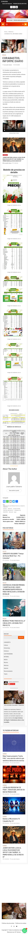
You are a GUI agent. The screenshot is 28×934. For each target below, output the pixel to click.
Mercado (11, 512)
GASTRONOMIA (8, 654)
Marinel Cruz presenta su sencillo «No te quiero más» (8, 518)
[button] (6, 24)
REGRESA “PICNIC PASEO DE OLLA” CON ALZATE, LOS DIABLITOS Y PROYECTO (14, 623)
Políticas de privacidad (8, 923)
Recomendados (8, 671)
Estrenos (5, 154)
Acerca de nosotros (7, 3)
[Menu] (6, 24)
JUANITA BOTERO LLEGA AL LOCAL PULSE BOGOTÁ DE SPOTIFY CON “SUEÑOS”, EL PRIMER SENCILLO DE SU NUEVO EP (13, 852)
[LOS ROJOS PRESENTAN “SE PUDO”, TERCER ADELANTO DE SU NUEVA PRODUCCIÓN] (14, 774)
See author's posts (14, 490)
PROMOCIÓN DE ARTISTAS (20, 3)
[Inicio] (3, 24)
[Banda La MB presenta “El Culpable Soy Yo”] (14, 805)
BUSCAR (21, 637)
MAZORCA (5, 512)
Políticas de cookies (20, 923)
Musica (6, 662)
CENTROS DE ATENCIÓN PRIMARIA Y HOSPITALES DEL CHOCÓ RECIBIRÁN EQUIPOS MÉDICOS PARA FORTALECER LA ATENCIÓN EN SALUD (14, 589)
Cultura (6, 645)
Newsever (9, 932)
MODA (5, 659)
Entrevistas (7, 648)
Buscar (6, 634)
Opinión (6, 668)
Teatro (5, 674)
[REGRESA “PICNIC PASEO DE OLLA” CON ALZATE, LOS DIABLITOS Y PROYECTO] (14, 607)
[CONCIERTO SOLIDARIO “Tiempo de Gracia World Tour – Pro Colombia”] (14, 540)
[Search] (23, 24)
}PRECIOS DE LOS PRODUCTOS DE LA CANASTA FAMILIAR (14, 506)
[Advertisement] (14, 883)
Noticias (4, 54)
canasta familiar (16, 508)
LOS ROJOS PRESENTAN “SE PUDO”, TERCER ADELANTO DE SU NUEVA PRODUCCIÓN (14, 789)
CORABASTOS (17, 510)
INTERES (6, 656)
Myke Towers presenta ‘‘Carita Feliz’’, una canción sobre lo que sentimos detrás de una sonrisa (13, 758)
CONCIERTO (7, 642)
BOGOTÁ (10, 508)
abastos (5, 508)
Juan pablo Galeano (8, 64)
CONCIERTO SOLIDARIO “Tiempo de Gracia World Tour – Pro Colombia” (13, 556)
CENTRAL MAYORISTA (8, 510)
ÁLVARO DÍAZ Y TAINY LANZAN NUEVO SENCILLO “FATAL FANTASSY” (19, 519)
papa (15, 512)
